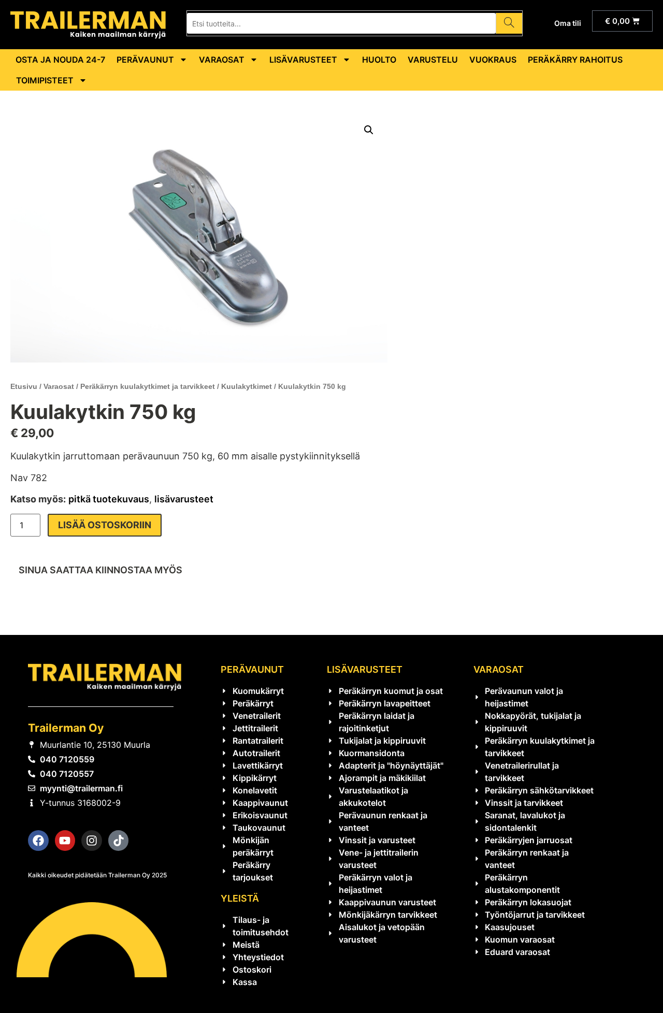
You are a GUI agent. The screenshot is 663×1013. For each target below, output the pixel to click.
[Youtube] (65, 840)
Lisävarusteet (303, 59)
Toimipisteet (45, 80)
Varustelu (433, 59)
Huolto (379, 59)
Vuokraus (492, 59)
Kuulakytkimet (246, 386)
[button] (368, 130)
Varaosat (221, 59)
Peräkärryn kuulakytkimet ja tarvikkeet (147, 386)
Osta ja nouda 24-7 (60, 59)
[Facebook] (38, 840)
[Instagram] (91, 840)
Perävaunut (145, 59)
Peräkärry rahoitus (575, 59)
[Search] (509, 23)
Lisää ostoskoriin (104, 524)
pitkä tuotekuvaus (108, 499)
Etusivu (23, 386)
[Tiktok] (118, 840)
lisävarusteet (183, 499)
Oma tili (567, 23)
